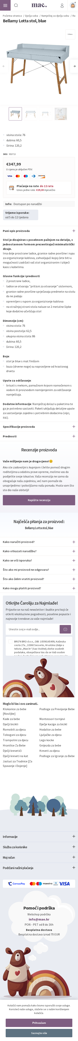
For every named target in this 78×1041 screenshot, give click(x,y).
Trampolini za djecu (15, 740)
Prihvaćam (39, 1022)
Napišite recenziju (39, 500)
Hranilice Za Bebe (14, 745)
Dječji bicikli (10, 724)
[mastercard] (33, 884)
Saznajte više (39, 1033)
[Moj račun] (62, 5)
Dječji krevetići (12, 751)
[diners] (56, 884)
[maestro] (44, 884)
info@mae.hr (39, 919)
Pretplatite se (65, 629)
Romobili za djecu (14, 729)
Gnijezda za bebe (50, 745)
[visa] (64, 884)
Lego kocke (46, 740)
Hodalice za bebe (50, 729)
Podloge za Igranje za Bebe (57, 756)
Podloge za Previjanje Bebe (57, 709)
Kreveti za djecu (49, 751)
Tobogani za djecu (14, 735)
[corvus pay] (17, 884)
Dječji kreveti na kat (15, 756)
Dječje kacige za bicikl (53, 724)
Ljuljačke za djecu (50, 735)
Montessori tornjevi (52, 719)
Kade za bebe (11, 719)
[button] (74, 66)
